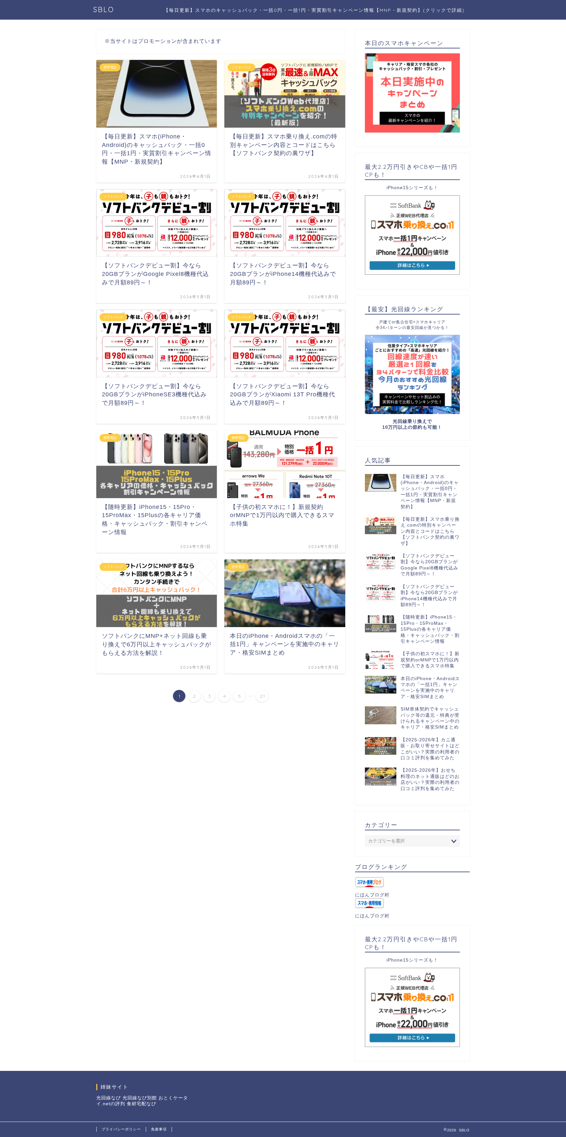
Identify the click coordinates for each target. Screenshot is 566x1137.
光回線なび (108, 1097)
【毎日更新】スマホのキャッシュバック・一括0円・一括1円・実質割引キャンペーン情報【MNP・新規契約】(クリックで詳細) (314, 10)
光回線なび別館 (140, 1097)
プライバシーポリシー (121, 1129)
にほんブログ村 (372, 895)
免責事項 (159, 1129)
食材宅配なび (141, 1103)
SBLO (103, 9)
